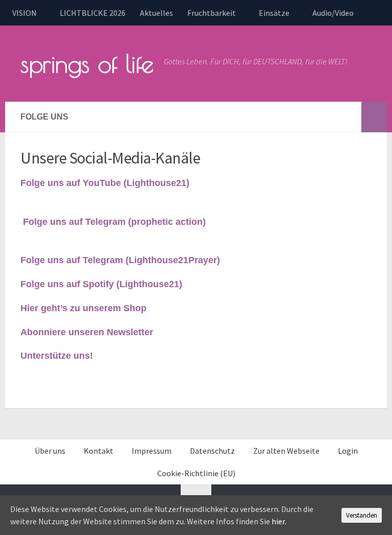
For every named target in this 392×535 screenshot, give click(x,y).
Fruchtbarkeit (211, 13)
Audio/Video (333, 13)
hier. (279, 521)
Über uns (50, 451)
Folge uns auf (53, 222)
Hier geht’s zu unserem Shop (83, 308)
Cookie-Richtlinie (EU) (196, 473)
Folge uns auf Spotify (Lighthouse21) (101, 284)
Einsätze (274, 13)
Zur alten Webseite (286, 451)
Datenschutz (212, 451)
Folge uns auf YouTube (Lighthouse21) (104, 183)
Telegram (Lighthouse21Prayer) (151, 260)
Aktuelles (156, 13)
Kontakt (98, 451)
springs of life (87, 63)
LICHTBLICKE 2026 (93, 13)
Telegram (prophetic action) (145, 222)
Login (348, 451)
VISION (24, 13)
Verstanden (361, 515)
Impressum (152, 451)
